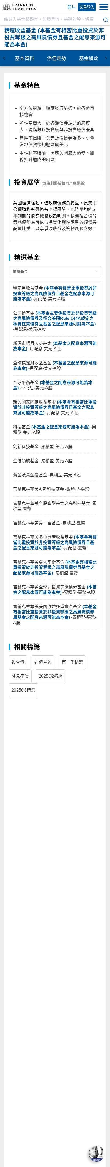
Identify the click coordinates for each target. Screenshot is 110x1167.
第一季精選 (72, 662)
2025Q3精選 (23, 690)
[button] (19, 7)
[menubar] (55, 58)
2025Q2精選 (50, 676)
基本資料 (24, 58)
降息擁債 (20, 676)
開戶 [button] (71, 7)
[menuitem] (25, 58)
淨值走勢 (56, 58)
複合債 (17, 662)
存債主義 (43, 662)
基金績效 (88, 58)
